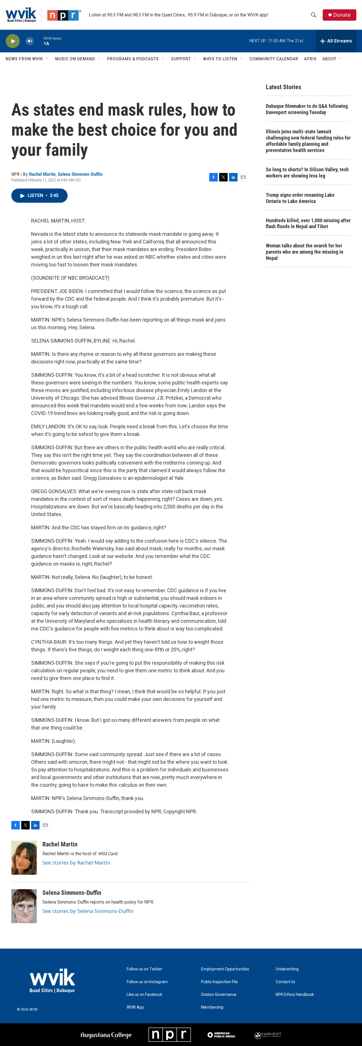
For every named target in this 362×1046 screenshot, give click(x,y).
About (329, 59)
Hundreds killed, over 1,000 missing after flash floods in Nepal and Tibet (308, 223)
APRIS (310, 59)
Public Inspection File (219, 982)
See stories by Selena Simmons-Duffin (87, 911)
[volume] (30, 41)
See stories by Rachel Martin (76, 862)
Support (181, 59)
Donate (342, 15)
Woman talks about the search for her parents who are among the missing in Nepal (304, 252)
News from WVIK (24, 59)
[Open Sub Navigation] (47, 59)
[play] (12, 41)
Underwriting (287, 969)
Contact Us (285, 982)
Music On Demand (75, 59)
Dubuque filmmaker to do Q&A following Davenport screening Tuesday (307, 109)
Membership (212, 1007)
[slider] (39, 41)
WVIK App (135, 1007)
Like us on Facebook (144, 994)
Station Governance (218, 994)
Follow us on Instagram (147, 982)
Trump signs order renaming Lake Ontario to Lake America (300, 198)
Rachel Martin (42, 174)
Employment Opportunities (225, 969)
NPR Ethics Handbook (295, 994)
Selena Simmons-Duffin (80, 174)
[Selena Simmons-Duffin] (24, 906)
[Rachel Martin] (24, 858)
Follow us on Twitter (144, 969)
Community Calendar (273, 59)
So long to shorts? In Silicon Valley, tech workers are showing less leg (307, 172)
